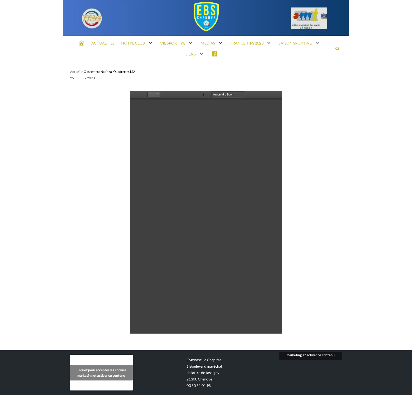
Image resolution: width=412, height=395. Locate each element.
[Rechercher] (337, 48)
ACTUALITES (102, 43)
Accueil (75, 72)
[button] (150, 43)
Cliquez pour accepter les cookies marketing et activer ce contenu (101, 372)
